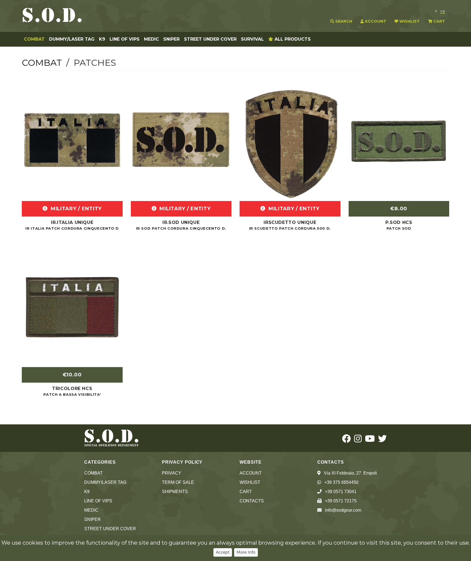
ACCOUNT (375, 21)
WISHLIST (409, 21)
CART (438, 21)
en (442, 11)
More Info (246, 552)
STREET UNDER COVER (210, 39)
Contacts (252, 501)
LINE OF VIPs (125, 39)
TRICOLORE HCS (72, 388)
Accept (223, 552)
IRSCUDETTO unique (290, 222)
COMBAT (34, 39)
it (436, 11)
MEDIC (151, 39)
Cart (246, 491)
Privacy (171, 473)
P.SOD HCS (398, 222)
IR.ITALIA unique (72, 222)
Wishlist (250, 482)
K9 (102, 39)
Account (251, 473)
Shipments (175, 491)
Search (343, 21)
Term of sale (178, 482)
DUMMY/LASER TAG (72, 39)
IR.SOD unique (181, 222)
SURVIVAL (252, 39)
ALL (292, 39)
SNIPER (171, 39)
